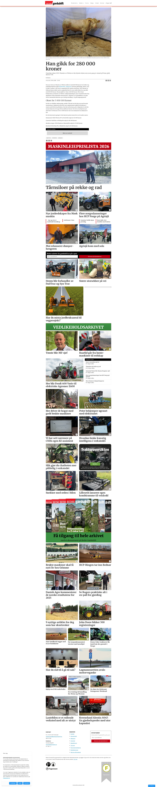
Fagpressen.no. (6, 778)
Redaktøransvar (74, 750)
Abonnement (74, 736)
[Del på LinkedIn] (108, 80)
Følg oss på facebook (76, 752)
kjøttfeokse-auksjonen (65, 86)
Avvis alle (26, 783)
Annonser (102, 3)
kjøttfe (48, 137)
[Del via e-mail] (110, 80)
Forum (86, 3)
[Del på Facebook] (106, 80)
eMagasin (108, 3)
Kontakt (97, 3)
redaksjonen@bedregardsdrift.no (54, 736)
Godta (20, 783)
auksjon (60, 137)
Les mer (75, 759)
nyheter (54, 137)
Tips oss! (73, 745)
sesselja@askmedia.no (51, 744)
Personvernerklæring (76, 747)
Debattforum (74, 743)
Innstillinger (151, 785)
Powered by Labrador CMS (78, 785)
